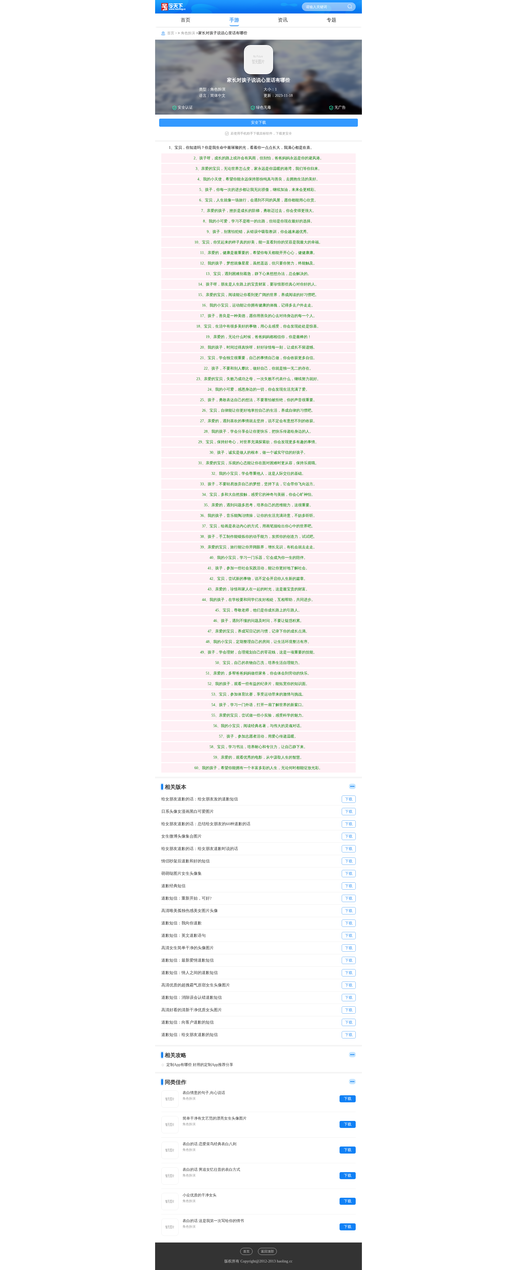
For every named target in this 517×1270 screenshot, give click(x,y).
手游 (234, 20)
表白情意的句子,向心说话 (204, 1093)
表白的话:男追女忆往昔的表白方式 (211, 1170)
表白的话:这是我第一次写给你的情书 (213, 1221)
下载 (347, 1099)
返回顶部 (267, 1251)
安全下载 (258, 123)
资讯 (283, 20)
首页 (185, 20)
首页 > (172, 33)
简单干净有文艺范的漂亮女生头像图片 (215, 1118)
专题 (331, 20)
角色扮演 (188, 33)
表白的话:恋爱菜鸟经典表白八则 (209, 1144)
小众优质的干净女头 (199, 1195)
